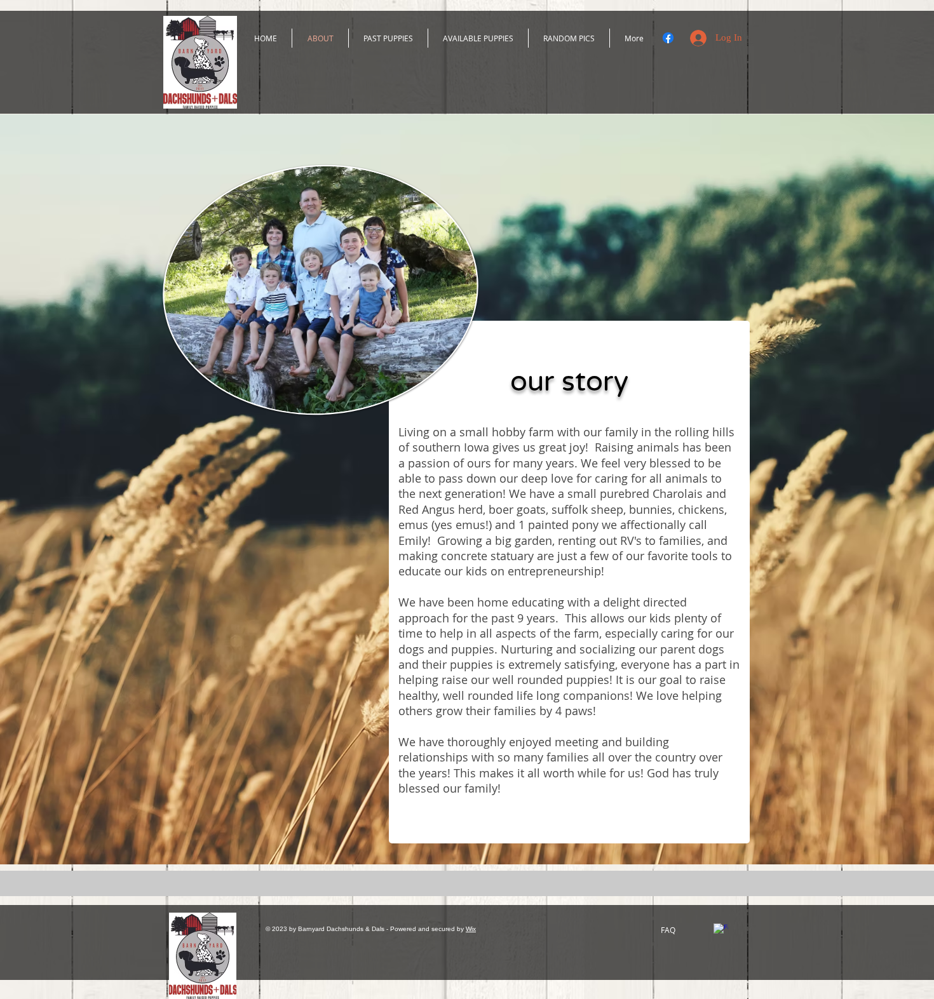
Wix (471, 928)
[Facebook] (668, 37)
